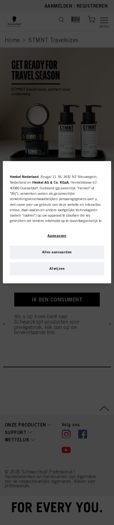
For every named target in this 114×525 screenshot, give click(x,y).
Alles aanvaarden (57, 252)
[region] (57, 222)
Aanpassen (57, 235)
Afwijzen (57, 268)
